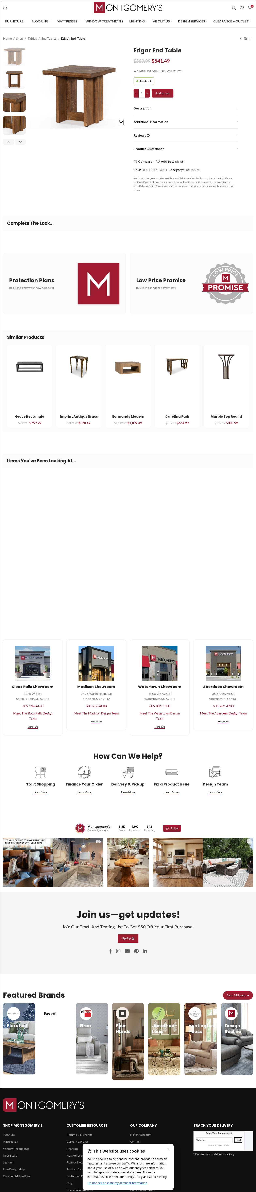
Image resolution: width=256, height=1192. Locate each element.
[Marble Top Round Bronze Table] (226, 366)
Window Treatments (16, 1148)
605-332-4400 (32, 706)
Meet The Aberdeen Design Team (223, 713)
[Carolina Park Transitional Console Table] (177, 366)
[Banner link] (64, 283)
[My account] (234, 8)
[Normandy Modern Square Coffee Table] (128, 366)
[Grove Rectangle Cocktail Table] (29, 366)
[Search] (5, 8)
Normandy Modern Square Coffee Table (128, 418)
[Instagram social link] (118, 951)
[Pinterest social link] (136, 951)
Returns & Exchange (79, 1134)
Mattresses (10, 1141)
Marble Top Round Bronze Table (226, 418)
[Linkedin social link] (145, 951)
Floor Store (10, 1155)
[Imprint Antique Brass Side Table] (78, 366)
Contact (135, 1141)
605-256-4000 (96, 706)
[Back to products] (245, 38)
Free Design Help (14, 1169)
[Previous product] (240, 38)
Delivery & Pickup (78, 1141)
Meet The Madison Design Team (96, 713)
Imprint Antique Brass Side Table (79, 418)
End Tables (48, 38)
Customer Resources (87, 1125)
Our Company (143, 1125)
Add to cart (162, 93)
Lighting (8, 1162)
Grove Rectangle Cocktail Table (29, 418)
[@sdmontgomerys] (80, 828)
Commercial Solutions (16, 1176)
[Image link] (43, 1104)
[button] (8, 142)
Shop (19, 38)
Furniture (9, 1134)
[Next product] (250, 38)
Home (7, 38)
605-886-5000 (159, 706)
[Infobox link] (19, 1038)
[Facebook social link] (110, 951)
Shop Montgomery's (23, 1125)
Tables (32, 38)
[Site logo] (128, 7)
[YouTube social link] (127, 951)
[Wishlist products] (242, 8)
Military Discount (141, 1134)
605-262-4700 (223, 706)
